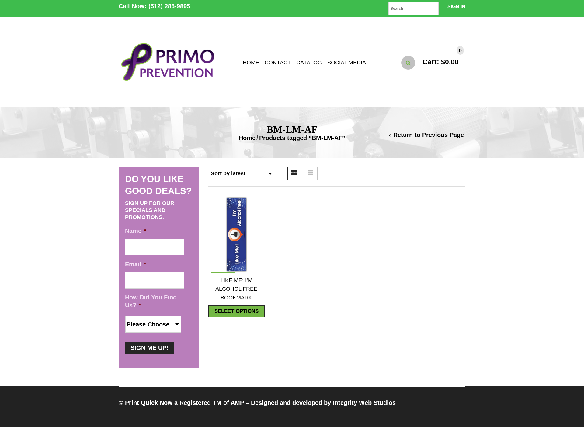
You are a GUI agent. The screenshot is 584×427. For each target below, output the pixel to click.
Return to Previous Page (428, 135)
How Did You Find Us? (151, 301)
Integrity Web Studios (364, 402)
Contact (278, 63)
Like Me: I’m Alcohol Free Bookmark (236, 289)
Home (251, 63)
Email (135, 264)
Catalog (309, 63)
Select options (236, 311)
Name (135, 230)
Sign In (456, 6)
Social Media (346, 63)
